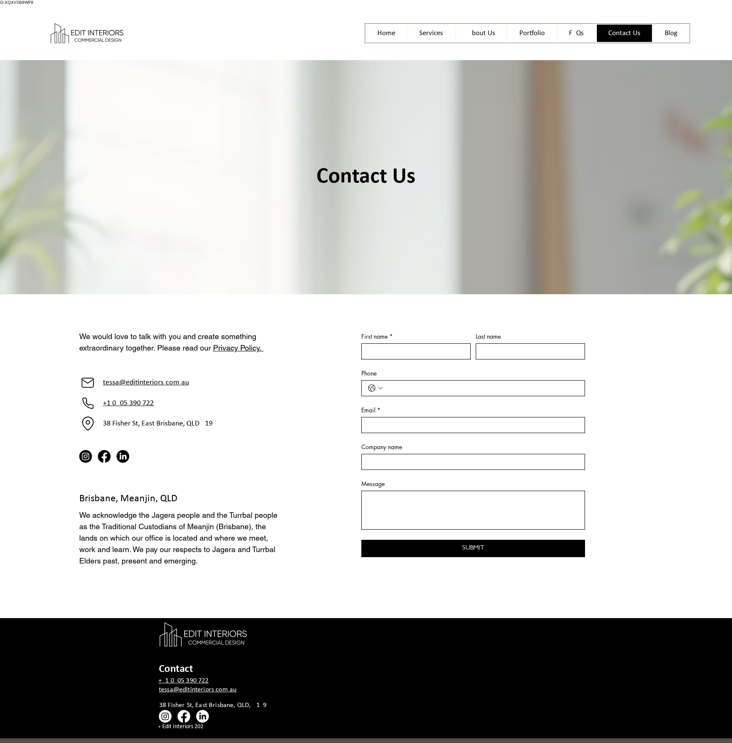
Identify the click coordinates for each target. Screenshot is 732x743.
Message (373, 483)
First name (377, 336)
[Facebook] (104, 456)
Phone (369, 373)
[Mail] (87, 382)
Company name (381, 446)
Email (370, 410)
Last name (488, 336)
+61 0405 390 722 (128, 403)
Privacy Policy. (238, 347)
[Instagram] (85, 456)
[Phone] (87, 403)
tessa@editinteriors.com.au (146, 382)
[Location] (87, 423)
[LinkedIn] (122, 456)
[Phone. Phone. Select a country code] (375, 388)
